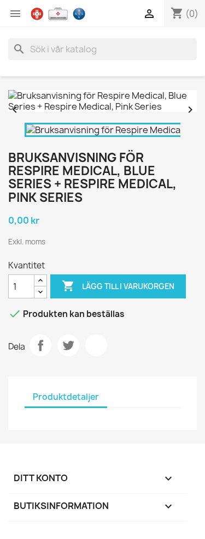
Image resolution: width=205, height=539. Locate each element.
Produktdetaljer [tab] (66, 397)
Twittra (68, 345)
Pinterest (96, 345)
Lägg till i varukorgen (118, 285)
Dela (40, 345)
